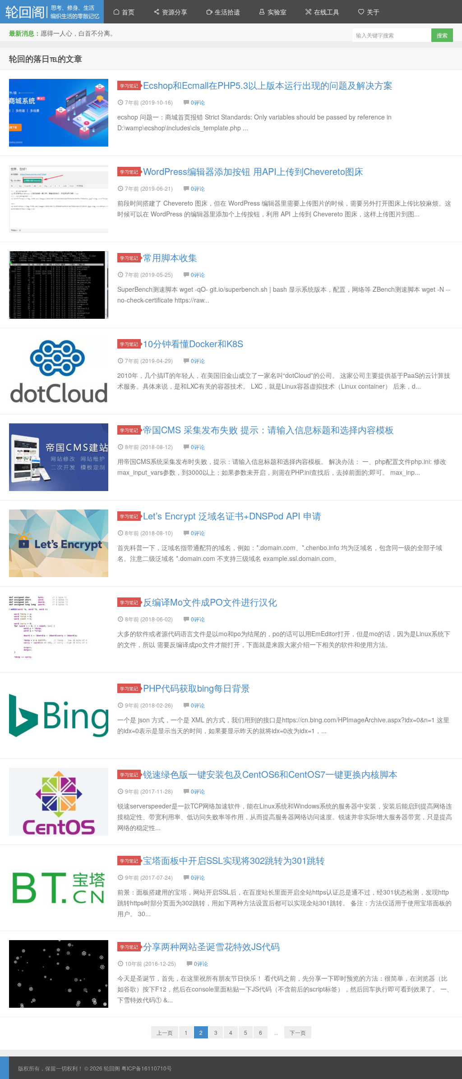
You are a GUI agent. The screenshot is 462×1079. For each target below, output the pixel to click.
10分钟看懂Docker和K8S (193, 343)
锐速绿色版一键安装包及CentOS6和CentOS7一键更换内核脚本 (270, 774)
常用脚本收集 (170, 257)
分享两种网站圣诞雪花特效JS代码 (211, 946)
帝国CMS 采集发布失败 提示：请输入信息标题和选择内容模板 (268, 429)
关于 (372, 11)
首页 (127, 11)
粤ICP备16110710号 (146, 1068)
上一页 (165, 1032)
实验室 (276, 11)
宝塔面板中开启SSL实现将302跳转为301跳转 (234, 860)
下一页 (298, 1032)
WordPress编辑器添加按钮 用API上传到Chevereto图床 (253, 171)
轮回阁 (52, 11)
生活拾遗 (226, 11)
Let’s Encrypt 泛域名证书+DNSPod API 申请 (232, 515)
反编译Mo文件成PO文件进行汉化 (210, 601)
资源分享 (173, 11)
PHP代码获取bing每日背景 (196, 687)
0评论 (198, 102)
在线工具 (325, 11)
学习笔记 (129, 85)
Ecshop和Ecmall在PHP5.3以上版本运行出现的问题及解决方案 (268, 85)
